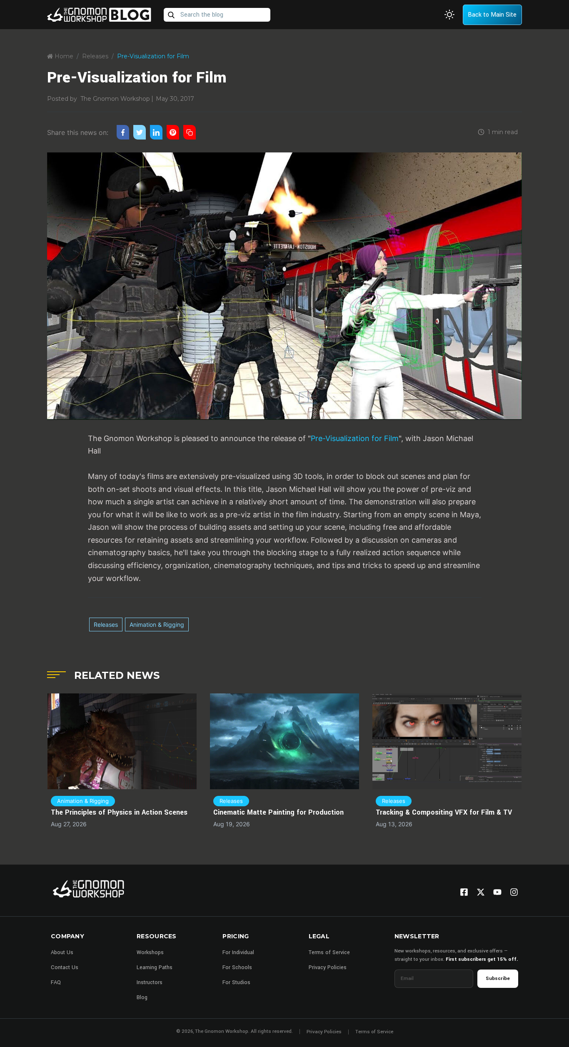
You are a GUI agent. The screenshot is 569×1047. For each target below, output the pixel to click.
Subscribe (498, 978)
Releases (95, 56)
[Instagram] (514, 892)
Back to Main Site (492, 14)
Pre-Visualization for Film (355, 438)
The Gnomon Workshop (115, 98)
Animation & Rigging (157, 624)
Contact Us (64, 967)
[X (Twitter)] (481, 892)
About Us (62, 952)
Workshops (150, 952)
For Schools (237, 967)
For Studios (236, 982)
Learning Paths (154, 967)
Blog (142, 997)
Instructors (149, 982)
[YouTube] (497, 892)
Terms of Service (329, 952)
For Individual (238, 952)
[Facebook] (464, 892)
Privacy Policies (328, 967)
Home (63, 56)
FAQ (56, 982)
